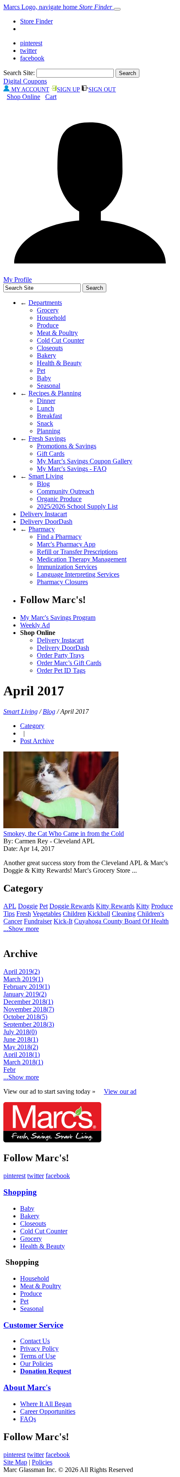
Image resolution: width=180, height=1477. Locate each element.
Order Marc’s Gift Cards (69, 662)
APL (9, 906)
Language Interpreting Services (78, 574)
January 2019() (24, 994)
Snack (45, 423)
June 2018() (20, 1039)
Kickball (98, 913)
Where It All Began (46, 1403)
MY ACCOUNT (29, 89)
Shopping (20, 1192)
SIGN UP (68, 89)
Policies (42, 1462)
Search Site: (19, 72)
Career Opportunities (47, 1411)
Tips (9, 913)
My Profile (17, 279)
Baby (44, 378)
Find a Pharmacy (59, 536)
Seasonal (48, 385)
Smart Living (45, 476)
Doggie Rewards (71, 906)
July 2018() (20, 1031)
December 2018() (28, 1001)
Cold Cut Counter (60, 340)
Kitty (142, 906)
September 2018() (28, 1024)
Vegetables (47, 913)
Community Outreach (65, 491)
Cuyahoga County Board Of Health (121, 921)
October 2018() (25, 1016)
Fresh (23, 913)
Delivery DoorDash (46, 521)
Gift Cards (50, 453)
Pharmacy (41, 529)
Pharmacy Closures (62, 581)
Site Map (15, 1462)
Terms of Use (38, 1356)
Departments (45, 302)
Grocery (48, 310)
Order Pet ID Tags (61, 670)
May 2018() (20, 1047)
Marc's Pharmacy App (66, 544)
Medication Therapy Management (81, 559)
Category (32, 725)
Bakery (46, 355)
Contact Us (35, 1340)
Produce (48, 325)
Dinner (46, 400)
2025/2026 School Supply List (77, 506)
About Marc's (27, 1387)
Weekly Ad (35, 625)
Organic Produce (59, 498)
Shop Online (23, 96)
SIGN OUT (102, 89)
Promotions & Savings (66, 446)
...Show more (21, 928)
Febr (9, 1069)
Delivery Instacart (43, 513)
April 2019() (21, 971)
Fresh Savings (47, 438)
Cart (51, 96)
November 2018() (28, 1009)
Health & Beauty (59, 363)
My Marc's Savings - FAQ (72, 468)
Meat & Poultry (57, 332)
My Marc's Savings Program (57, 617)
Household (51, 317)
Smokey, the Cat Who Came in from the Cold (63, 833)
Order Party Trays (60, 655)
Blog (43, 483)
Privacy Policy (39, 1348)
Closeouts (50, 347)
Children (74, 913)
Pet (41, 370)
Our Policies (36, 1363)
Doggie (28, 906)
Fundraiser (38, 921)
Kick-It (63, 921)
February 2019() (26, 986)
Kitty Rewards (115, 906)
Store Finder (36, 21)
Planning (48, 430)
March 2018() (23, 1062)
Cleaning (124, 913)
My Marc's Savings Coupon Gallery (84, 461)
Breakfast (49, 415)
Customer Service (33, 1325)
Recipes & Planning (54, 393)
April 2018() (21, 1054)
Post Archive (37, 740)
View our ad (120, 1091)
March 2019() (23, 979)
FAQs (28, 1418)
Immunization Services (67, 566)
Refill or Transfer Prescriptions (77, 551)
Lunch (45, 408)
